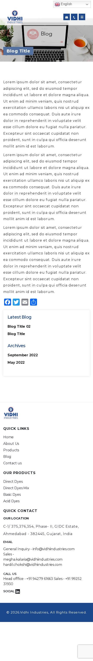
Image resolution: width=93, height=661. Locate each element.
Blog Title (16, 334)
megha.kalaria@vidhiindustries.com (33, 559)
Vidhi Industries (34, 612)
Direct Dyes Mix (16, 488)
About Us (11, 444)
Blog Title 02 (19, 326)
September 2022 (23, 355)
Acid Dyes (11, 501)
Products (11, 450)
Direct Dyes (12, 481)
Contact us (12, 463)
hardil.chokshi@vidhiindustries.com (32, 565)
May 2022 (16, 362)
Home (8, 437)
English (66, 4)
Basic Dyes (12, 494)
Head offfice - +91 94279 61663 (28, 579)
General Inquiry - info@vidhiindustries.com (39, 549)
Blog (7, 457)
